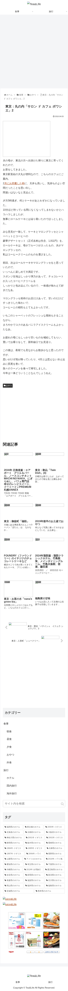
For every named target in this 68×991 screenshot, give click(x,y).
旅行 (6, 770)
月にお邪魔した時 (14, 183)
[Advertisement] (34, 52)
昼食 (9, 739)
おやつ (9, 385)
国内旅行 (12, 785)
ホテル (10, 778)
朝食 (9, 731)
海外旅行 (12, 793)
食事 (6, 723)
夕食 (9, 747)
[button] (62, 804)
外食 (9, 762)
